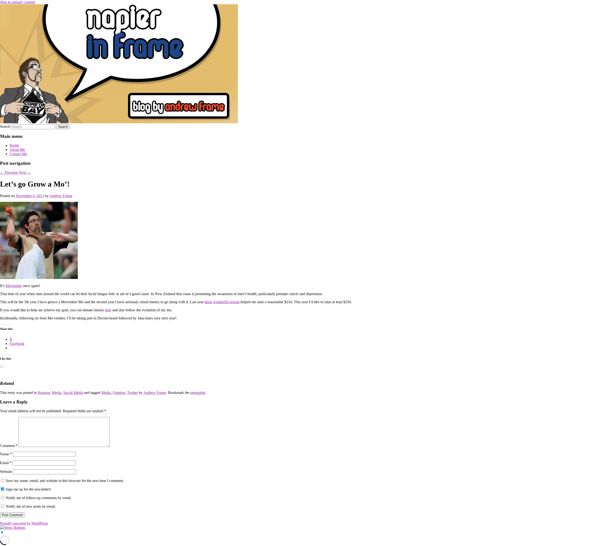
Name (6, 454)
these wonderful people (223, 302)
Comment (9, 446)
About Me (17, 150)
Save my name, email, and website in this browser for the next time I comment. (65, 481)
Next (25, 172)
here (108, 310)
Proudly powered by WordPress (24, 523)
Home (14, 145)
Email (6, 463)
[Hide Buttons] (2, 533)
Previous (9, 172)
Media (56, 393)
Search (5, 126)
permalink (197, 393)
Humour (44, 393)
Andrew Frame (60, 196)
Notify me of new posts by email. (31, 506)
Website (6, 472)
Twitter (132, 393)
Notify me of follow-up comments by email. (39, 498)
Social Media (73, 393)
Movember (13, 286)
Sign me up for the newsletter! (28, 489)
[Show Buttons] (12, 528)
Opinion (119, 393)
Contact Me (18, 154)
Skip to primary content (17, 2)
